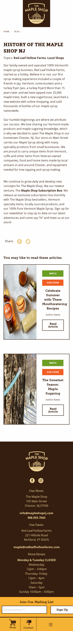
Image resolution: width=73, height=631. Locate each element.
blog (17, 31)
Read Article (53, 325)
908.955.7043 (36, 518)
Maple (53, 273)
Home (6, 31)
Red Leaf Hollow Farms (30, 58)
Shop (12, 627)
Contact (28, 627)
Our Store (53, 282)
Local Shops (55, 58)
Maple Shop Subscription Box (41, 190)
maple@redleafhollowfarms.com (36, 547)
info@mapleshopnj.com (36, 513)
